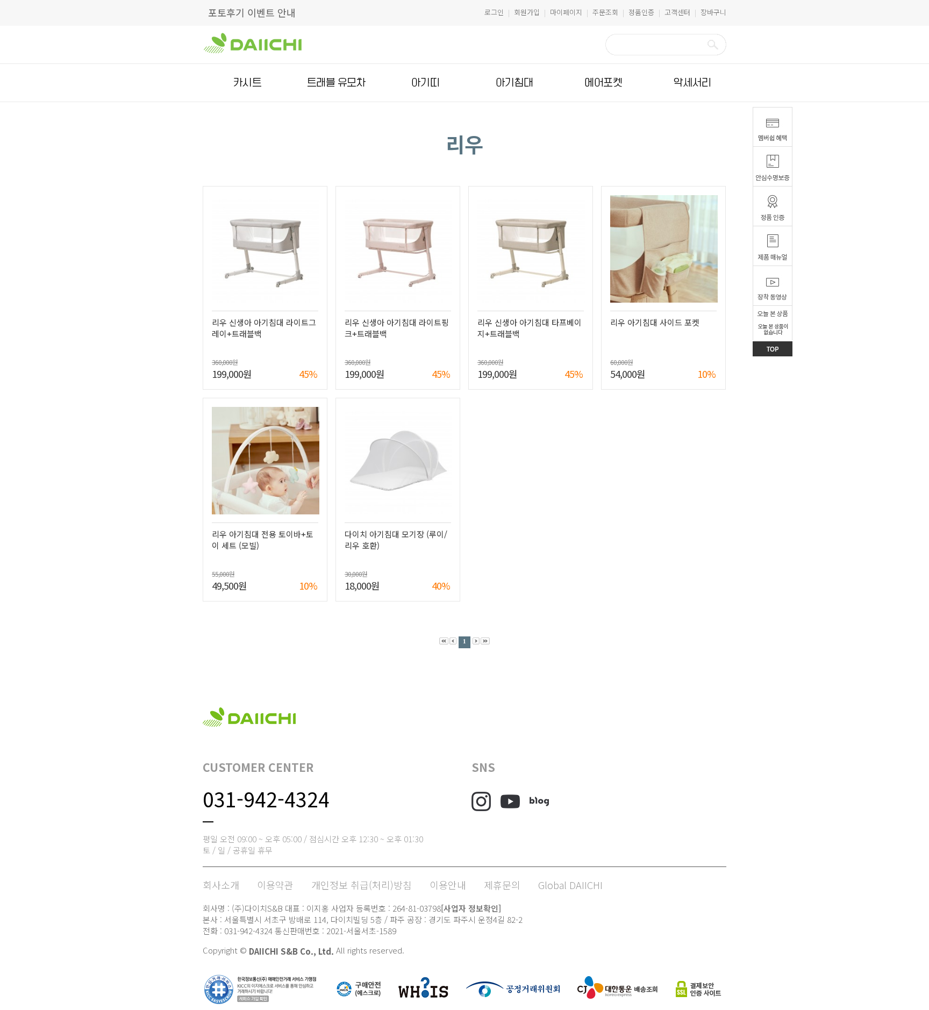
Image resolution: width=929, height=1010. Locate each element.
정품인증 (641, 12)
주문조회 (605, 12)
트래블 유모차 (336, 82)
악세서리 (692, 82)
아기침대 (514, 82)
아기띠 (425, 82)
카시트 (247, 82)
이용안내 (448, 885)
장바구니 (713, 12)
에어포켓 (603, 82)
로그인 (494, 12)
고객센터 (677, 12)
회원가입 (527, 12)
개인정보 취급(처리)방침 (361, 885)
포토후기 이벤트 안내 (252, 12)
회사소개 (221, 885)
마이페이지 (566, 12)
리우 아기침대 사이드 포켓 (654, 322)
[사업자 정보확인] (471, 908)
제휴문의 (502, 885)
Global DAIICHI (570, 885)
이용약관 (275, 885)
